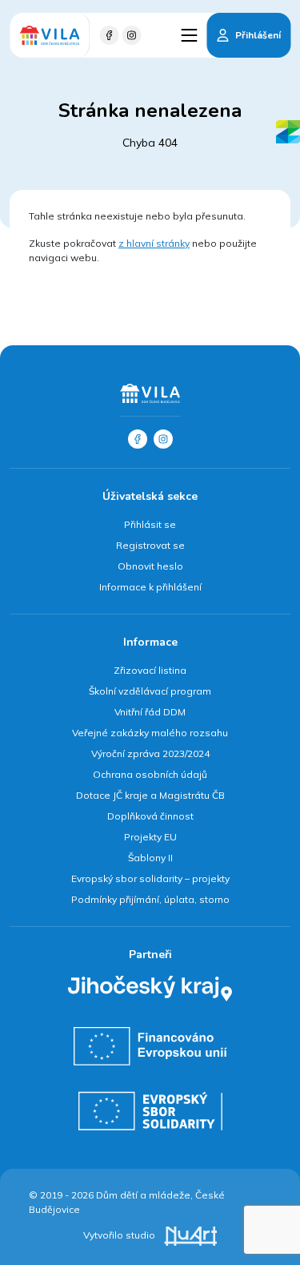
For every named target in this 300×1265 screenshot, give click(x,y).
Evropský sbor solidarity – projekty (150, 878)
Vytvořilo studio (120, 1235)
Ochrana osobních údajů (150, 774)
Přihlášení (258, 35)
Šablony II (150, 858)
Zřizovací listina (150, 670)
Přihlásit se (150, 524)
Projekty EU (150, 837)
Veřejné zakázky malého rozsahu (150, 733)
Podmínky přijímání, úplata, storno (150, 899)
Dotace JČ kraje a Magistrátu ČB (150, 795)
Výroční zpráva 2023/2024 (150, 753)
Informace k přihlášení (150, 587)
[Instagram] (131, 35)
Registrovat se (150, 545)
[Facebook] (108, 35)
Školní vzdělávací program (150, 691)
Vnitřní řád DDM (150, 712)
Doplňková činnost (150, 816)
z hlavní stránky (154, 243)
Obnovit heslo (150, 566)
